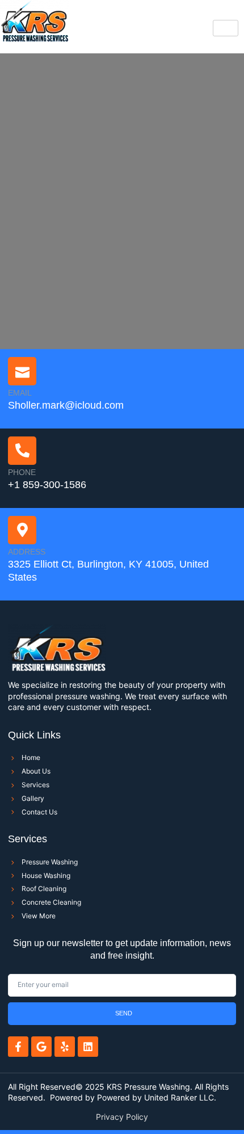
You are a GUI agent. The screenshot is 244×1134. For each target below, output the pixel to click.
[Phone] (22, 450)
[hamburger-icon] (225, 28)
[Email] (22, 371)
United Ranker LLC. (180, 1097)
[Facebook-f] (18, 1046)
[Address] (22, 530)
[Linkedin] (88, 1046)
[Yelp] (64, 1046)
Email (20, 392)
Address (26, 551)
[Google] (41, 1046)
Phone (22, 472)
